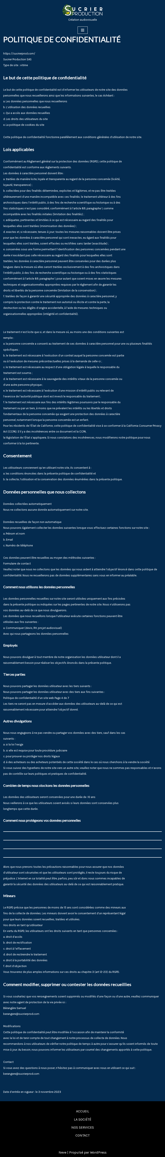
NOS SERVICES (82, 1127)
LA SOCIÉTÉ (82, 1119)
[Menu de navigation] (83, 30)
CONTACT (82, 1135)
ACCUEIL (82, 1111)
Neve (62, 1152)
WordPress (98, 1152)
